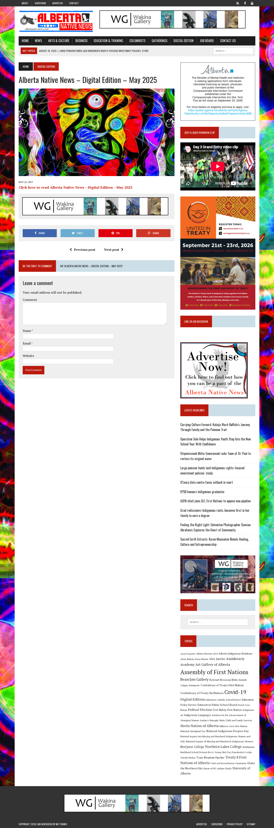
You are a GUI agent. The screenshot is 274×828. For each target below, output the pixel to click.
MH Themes (61, 824)
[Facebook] (245, 2)
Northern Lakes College (223, 746)
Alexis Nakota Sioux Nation (194, 659)
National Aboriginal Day (192, 731)
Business (81, 40)
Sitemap (251, 824)
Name (27, 330)
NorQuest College (192, 747)
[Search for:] (218, 622)
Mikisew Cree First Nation (233, 726)
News (38, 40)
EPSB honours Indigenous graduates (202, 491)
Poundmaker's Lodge (242, 752)
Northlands (249, 746)
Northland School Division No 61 (197, 752)
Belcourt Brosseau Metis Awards (228, 680)
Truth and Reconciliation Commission (228, 763)
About (25, 3)
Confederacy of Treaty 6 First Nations (222, 685)
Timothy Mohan (188, 757)
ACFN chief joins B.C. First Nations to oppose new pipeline (215, 501)
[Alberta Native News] (56, 21)
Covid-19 (235, 692)
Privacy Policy (235, 824)
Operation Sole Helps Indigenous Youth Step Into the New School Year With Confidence (215, 442)
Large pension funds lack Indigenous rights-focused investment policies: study (212, 470)
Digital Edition (184, 40)
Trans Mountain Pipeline (210, 757)
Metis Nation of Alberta (199, 725)
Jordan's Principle (209, 720)
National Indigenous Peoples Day (227, 731)
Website (28, 356)
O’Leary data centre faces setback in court (206, 482)
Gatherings (159, 40)
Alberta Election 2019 (207, 653)
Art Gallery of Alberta (212, 664)
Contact (74, 3)
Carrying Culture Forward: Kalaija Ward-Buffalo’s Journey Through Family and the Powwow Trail (215, 427)
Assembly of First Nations (214, 672)
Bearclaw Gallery (194, 679)
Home (25, 40)
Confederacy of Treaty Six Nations (202, 693)
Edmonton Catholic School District (223, 699)
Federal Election (200, 709)
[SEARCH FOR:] (233, 50)
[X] (237, 2)
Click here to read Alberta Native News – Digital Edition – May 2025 (75, 187)
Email (27, 343)
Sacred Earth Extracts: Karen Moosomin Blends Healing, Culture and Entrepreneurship (214, 542)
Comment (30, 299)
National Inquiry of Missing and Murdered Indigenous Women (219, 741)
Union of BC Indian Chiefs (217, 768)
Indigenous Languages (197, 715)
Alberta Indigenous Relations (235, 653)
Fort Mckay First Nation (227, 710)
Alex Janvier (217, 659)
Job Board (207, 40)
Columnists (137, 40)
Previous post (84, 249)
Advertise (57, 3)
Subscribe (40, 3)
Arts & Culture (58, 40)
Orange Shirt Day (222, 752)
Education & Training (108, 40)
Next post (111, 249)
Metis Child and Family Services (235, 720)
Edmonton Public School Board (217, 705)
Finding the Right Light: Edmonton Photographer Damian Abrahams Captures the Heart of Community (215, 527)
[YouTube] (252, 2)
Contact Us (228, 40)
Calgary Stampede (190, 685)
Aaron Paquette (187, 653)
